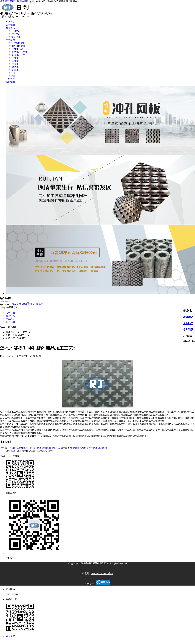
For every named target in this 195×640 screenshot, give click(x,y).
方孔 (13, 73)
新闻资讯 (10, 28)
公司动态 (16, 31)
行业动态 (16, 34)
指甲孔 (14, 67)
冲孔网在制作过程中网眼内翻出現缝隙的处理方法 (35, 447)
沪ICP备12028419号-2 (102, 573)
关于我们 (4, 1)
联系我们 (14, 1)
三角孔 (14, 61)
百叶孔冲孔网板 (19, 52)
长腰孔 (14, 70)
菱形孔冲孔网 (18, 55)
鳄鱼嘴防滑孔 (18, 43)
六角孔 (14, 58)
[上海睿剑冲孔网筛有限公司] (16, 11)
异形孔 (14, 64)
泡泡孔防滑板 (18, 46)
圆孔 (13, 76)
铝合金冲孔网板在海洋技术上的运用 (88, 447)
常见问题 (16, 37)
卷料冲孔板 (17, 49)
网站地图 (24, 1)
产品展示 (10, 40)
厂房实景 (10, 79)
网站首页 (10, 22)
